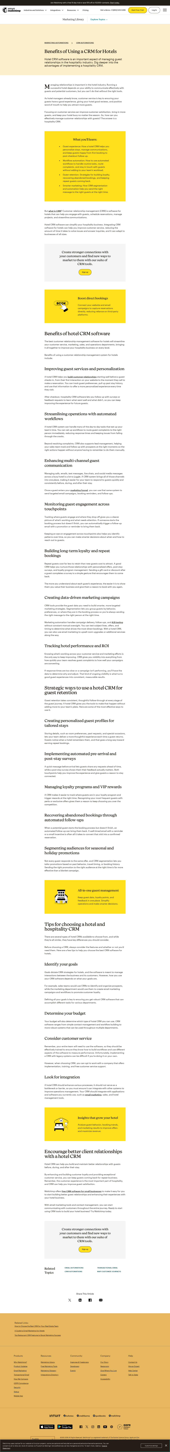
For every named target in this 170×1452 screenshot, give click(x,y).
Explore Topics (98, 19)
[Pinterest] (111, 1427)
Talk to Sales (133, 1375)
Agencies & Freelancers (79, 1362)
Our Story (104, 1362)
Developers (74, 1366)
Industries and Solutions (34, 10)
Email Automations (74, 1268)
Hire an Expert (133, 1366)
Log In (154, 10)
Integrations (55, 10)
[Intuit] (55, 1416)
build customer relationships (82, 376)
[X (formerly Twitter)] (87, 1427)
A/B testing (117, 622)
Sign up (85, 272)
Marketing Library (73, 19)
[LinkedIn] (98, 1427)
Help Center (133, 1371)
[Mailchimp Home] (11, 10)
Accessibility (105, 1379)
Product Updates (20, 1366)
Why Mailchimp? (20, 1362)
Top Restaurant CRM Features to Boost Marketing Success (38, 1335)
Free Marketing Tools (49, 1366)
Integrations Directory (49, 1375)
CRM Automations (85, 43)
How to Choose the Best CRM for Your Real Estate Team (36, 1326)
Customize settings (151, 1446)
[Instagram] (92, 1427)
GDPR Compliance (21, 1383)
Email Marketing (20, 1371)
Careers (103, 1375)
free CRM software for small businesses (81, 1191)
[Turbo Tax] (68, 1416)
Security (17, 1387)
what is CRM (54, 211)
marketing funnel (79, 490)
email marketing (93, 1094)
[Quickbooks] (99, 1416)
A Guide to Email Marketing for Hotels (29, 1331)
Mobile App (18, 1396)
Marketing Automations (56, 43)
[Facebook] (81, 1427)
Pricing (85, 10)
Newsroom (104, 1366)
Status (16, 1392)
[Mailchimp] (114, 1416)
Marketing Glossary (48, 1371)
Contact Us (132, 1362)
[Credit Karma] (83, 1416)
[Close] (166, 1445)
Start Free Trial (137, 10)
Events (73, 1371)
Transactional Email (107, 1268)
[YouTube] (105, 1427)
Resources (71, 10)
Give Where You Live (108, 1371)
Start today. (115, 3)
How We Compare (21, 1379)
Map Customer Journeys (109, 1271)
